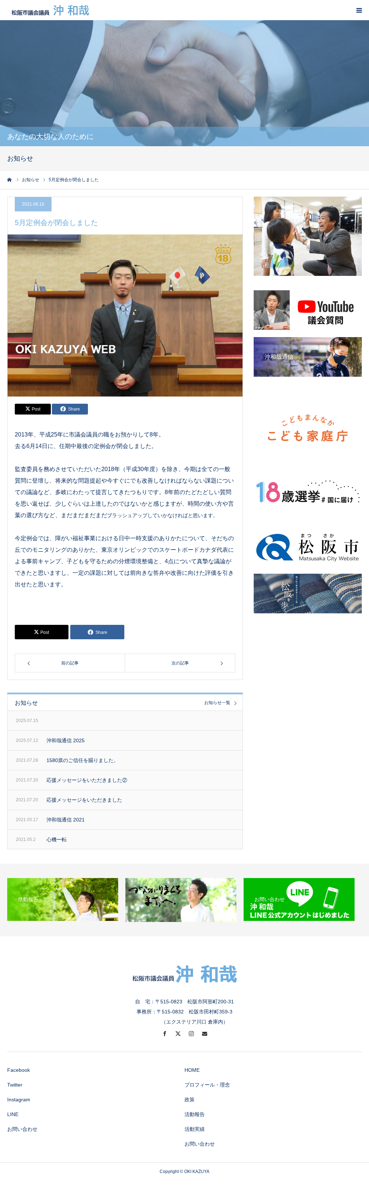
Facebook (18, 1070)
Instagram (18, 1099)
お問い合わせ (22, 1129)
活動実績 (194, 1129)
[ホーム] (9, 179)
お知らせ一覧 (217, 702)
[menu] (359, 10)
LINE (12, 1114)
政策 (189, 1099)
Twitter (14, 1085)
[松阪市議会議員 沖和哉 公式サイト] (50, 10)
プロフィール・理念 (207, 1085)
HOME (192, 1070)
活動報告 (194, 1114)
